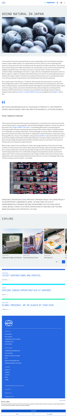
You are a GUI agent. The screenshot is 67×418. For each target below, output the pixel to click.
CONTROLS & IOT (9, 342)
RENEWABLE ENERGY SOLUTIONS (13, 363)
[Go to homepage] (3, 3)
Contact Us (4, 309)
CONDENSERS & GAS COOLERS (12, 339)
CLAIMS (7, 380)
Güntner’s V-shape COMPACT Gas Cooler (30, 92)
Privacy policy (63, 400)
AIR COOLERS (8, 334)
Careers (4, 294)
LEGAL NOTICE (8, 389)
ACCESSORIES (8, 344)
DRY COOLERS (8, 337)
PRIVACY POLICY (8, 393)
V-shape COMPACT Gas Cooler (21, 127)
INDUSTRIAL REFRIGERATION (12, 361)
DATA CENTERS (8, 353)
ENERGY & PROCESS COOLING (12, 356)
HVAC (6, 358)
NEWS (6, 377)
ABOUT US (7, 370)
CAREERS (7, 372)
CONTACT (7, 375)
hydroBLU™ (55, 92)
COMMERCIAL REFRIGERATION (12, 351)
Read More (5, 280)
